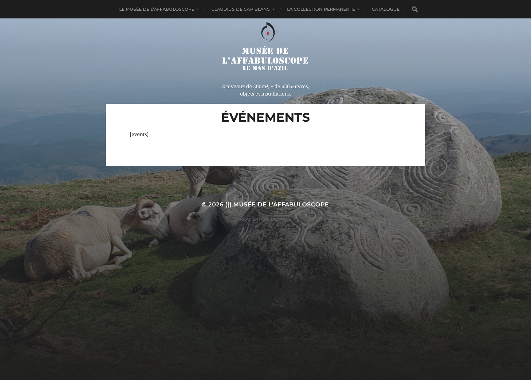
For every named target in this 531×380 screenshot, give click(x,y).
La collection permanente (321, 9)
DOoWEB (280, 219)
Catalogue (385, 9)
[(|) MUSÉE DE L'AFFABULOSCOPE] (266, 46)
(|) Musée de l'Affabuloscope (277, 204)
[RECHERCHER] (415, 9)
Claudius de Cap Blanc (240, 9)
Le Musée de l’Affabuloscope (157, 9)
